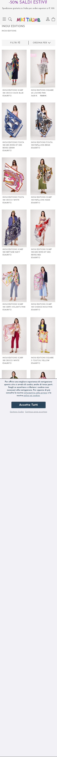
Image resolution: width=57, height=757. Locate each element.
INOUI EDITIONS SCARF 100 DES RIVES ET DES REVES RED (41, 252)
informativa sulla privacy (35, 393)
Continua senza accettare (36, 412)
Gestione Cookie (17, 412)
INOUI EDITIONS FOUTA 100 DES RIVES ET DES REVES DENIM (13, 145)
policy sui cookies (32, 396)
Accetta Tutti (28, 404)
